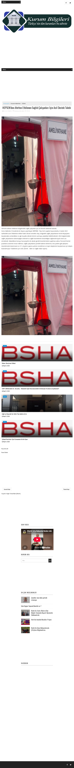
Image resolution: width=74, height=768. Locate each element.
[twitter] (70, 3)
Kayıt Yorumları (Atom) (13, 493)
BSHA (24, 103)
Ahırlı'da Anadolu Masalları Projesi (41, 619)
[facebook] (66, 3)
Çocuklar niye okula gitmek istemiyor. (39, 599)
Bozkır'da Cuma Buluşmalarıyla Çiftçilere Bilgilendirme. (40, 629)
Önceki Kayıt (66, 489)
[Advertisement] (36, 52)
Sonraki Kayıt (7, 489)
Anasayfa (6, 103)
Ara (50, 560)
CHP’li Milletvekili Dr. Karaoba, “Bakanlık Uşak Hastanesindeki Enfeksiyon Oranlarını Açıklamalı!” (30, 389)
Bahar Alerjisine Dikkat (9, 363)
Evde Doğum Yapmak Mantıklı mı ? (31, 606)
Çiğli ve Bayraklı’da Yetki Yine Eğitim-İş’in (14, 414)
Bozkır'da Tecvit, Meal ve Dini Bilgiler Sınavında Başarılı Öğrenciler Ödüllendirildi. (42, 613)
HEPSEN (35, 231)
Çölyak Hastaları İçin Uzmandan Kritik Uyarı (15, 439)
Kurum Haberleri (16, 103)
